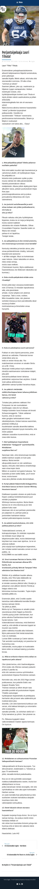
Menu (20, 2)
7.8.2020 (15, 61)
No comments (24, 61)
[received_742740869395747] (19, 26)
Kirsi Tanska (7, 61)
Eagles (33, 61)
